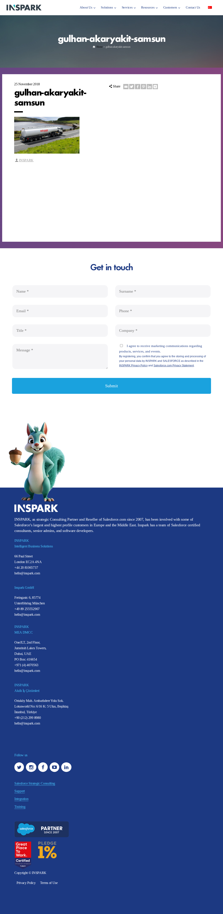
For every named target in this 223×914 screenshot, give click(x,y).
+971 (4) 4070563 (26, 665)
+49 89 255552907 (27, 609)
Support (19, 791)
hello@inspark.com (27, 573)
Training (19, 806)
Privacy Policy (26, 883)
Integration (21, 799)
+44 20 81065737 (26, 567)
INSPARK (26, 160)
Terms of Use (49, 883)
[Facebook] (137, 86)
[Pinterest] (143, 86)
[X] (131, 86)
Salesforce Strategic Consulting (34, 783)
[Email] (125, 86)
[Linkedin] (149, 86)
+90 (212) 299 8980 (27, 717)
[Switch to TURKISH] (210, 7)
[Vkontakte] (155, 86)
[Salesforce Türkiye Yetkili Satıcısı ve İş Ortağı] (24, 7)
